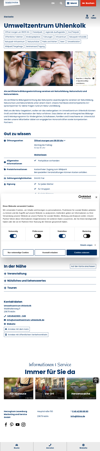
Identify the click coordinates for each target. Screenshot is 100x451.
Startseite (9, 16)
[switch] (37, 236)
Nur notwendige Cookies (18, 252)
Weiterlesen (40, 154)
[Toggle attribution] (93, 78)
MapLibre (79, 78)
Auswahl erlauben (50, 252)
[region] (85, 68)
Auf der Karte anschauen (83, 266)
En (53, 3)
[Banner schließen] (96, 197)
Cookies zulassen (81, 252)
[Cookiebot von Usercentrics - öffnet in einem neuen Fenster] (80, 197)
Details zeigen (86, 245)
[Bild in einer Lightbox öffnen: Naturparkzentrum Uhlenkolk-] (38, 68)
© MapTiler (87, 78)
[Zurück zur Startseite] (12, 3)
